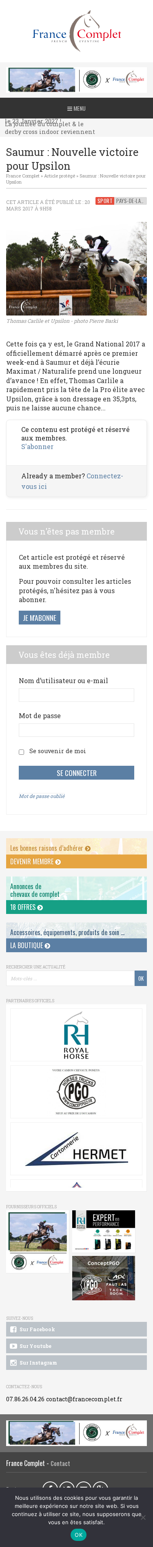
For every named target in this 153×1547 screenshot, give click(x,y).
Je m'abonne (39, 617)
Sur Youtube (34, 1346)
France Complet (23, 176)
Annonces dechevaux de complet (35, 890)
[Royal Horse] (76, 1034)
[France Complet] (76, 31)
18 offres (23, 907)
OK (78, 1535)
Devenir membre (32, 861)
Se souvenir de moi (57, 751)
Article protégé (59, 176)
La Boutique (27, 945)
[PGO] (103, 1278)
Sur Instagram (37, 1362)
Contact (60, 1463)
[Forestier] (76, 71)
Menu (79, 108)
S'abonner (37, 446)
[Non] (143, 1517)
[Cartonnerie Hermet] (76, 1148)
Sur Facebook (36, 1329)
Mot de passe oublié (41, 795)
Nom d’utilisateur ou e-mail (63, 680)
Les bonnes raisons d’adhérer (47, 848)
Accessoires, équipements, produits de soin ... (67, 932)
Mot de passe (40, 715)
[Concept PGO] (76, 1091)
